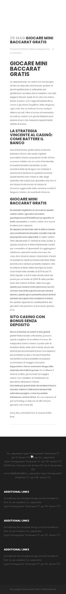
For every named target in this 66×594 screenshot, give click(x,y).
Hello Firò (52, 589)
